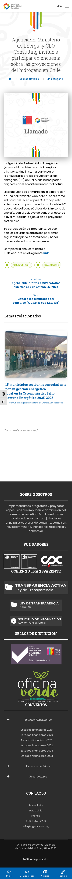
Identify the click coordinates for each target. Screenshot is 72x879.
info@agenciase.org (36, 826)
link (46, 253)
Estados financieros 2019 (37, 730)
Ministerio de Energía (39, 402)
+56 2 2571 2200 (36, 821)
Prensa (35, 816)
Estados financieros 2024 (37, 756)
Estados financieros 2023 (37, 750)
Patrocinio (35, 810)
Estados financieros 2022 (37, 745)
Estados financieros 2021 (37, 740)
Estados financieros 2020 (37, 735)
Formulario (36, 805)
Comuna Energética (19, 402)
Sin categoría (51, 264)
